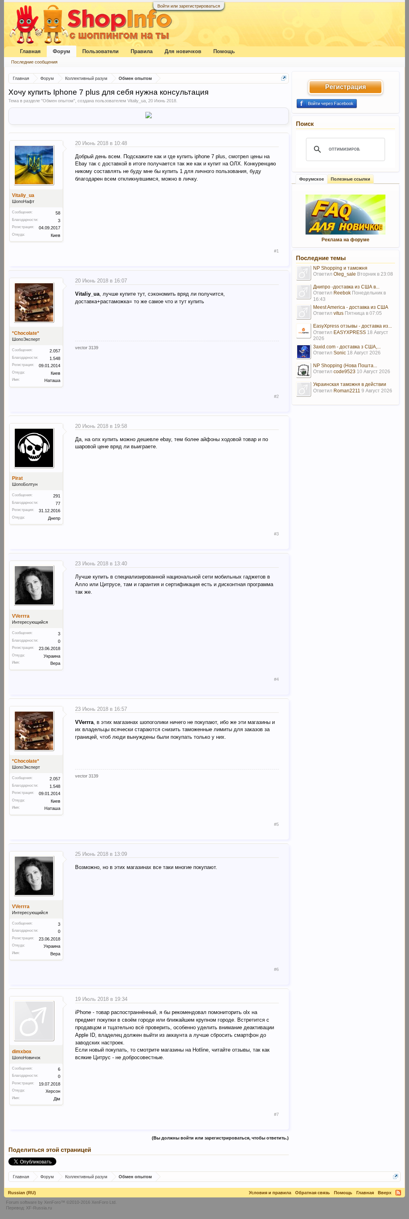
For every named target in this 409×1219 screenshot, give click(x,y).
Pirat (17, 478)
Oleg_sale (345, 274)
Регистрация (345, 87)
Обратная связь (312, 1192)
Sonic (340, 353)
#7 (276, 1114)
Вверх (384, 1192)
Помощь (224, 51)
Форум (61, 51)
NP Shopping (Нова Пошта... (345, 365)
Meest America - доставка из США (350, 307)
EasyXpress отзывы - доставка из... (352, 326)
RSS (398, 1192)
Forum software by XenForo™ (61, 1202)
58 (58, 213)
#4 (276, 679)
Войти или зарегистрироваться (188, 6)
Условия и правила (270, 1192)
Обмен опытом (58, 100)
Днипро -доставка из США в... (346, 287)
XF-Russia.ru (39, 1207)
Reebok (342, 293)
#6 (276, 969)
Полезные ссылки (350, 179)
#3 (276, 533)
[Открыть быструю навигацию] (283, 78)
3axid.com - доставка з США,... (347, 347)
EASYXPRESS (350, 332)
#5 (276, 824)
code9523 (344, 371)
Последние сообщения (34, 62)
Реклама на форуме (345, 240)
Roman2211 (347, 391)
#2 (276, 396)
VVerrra (21, 616)
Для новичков (183, 51)
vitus (338, 313)
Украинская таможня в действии (349, 384)
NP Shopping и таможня (340, 268)
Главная (30, 51)
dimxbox (22, 1051)
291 (56, 495)
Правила (142, 51)
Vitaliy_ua (136, 100)
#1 (276, 251)
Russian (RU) (22, 1192)
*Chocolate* (25, 333)
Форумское (311, 179)
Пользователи (100, 51)
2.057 (55, 350)
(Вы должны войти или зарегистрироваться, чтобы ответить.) (220, 1137)
